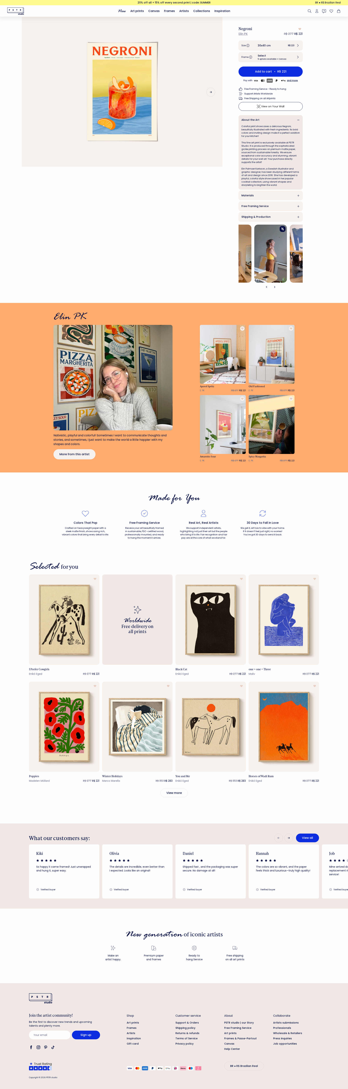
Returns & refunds (187, 1033)
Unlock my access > (300, 1071)
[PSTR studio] (15, 11)
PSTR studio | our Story (239, 1022)
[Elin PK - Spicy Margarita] (272, 424)
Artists (184, 11)
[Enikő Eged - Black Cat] (210, 620)
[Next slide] (210, 92)
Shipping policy (185, 1028)
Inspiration (222, 11)
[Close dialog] (340, 981)
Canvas (154, 11)
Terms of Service (186, 1038)
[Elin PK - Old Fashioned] (272, 354)
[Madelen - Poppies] (64, 727)
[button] (271, 45)
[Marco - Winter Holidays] (137, 727)
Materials (247, 195)
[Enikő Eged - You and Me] (210, 727)
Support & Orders (187, 1022)
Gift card (133, 1043)
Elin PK (243, 34)
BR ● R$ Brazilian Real (328, 2)
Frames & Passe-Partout (240, 1038)
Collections (201, 11)
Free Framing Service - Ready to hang (265, 88)
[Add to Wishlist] (299, 29)
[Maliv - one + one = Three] (284, 620)
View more (174, 793)
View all (307, 838)
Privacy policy (184, 1043)
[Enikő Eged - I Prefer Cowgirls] (64, 620)
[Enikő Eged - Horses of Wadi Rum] (284, 727)
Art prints (137, 11)
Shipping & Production (256, 217)
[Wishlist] (331, 11)
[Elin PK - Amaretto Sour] (223, 424)
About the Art (250, 120)
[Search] (309, 11)
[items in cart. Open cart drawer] (338, 11)
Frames (169, 11)
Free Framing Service (255, 206)
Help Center (232, 1049)
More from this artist (74, 454)
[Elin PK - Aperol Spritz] (223, 354)
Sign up (85, 1035)
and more (292, 80)
